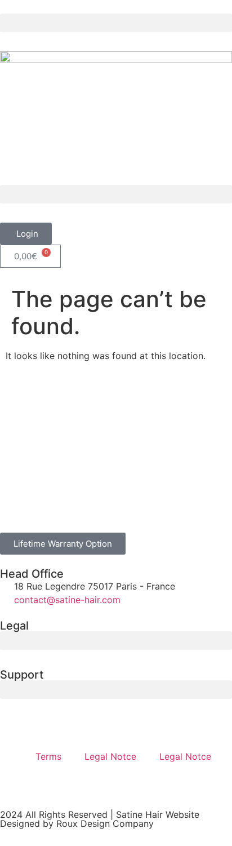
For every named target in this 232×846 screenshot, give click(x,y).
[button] (116, 23)
